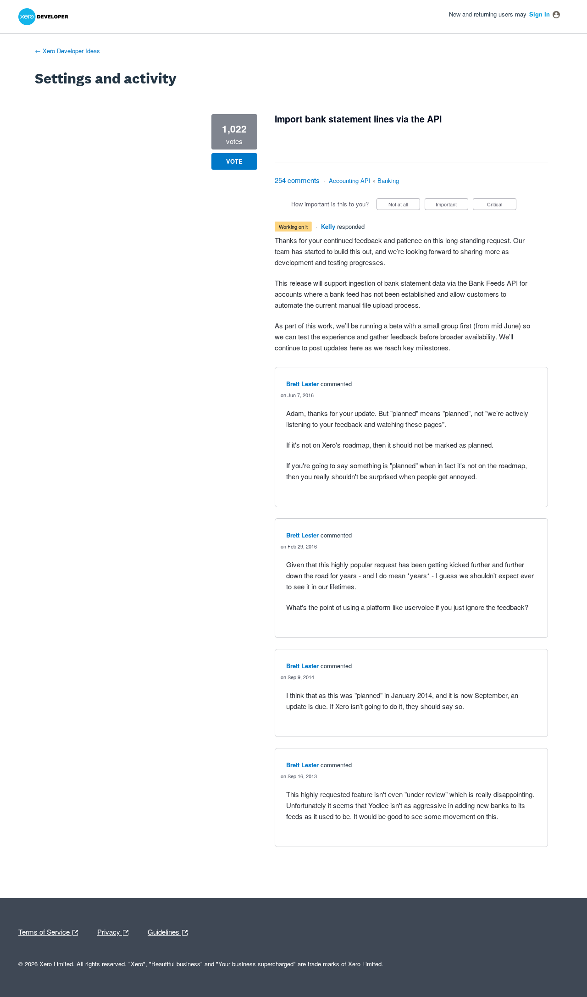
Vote (234, 161)
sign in (539, 14)
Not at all (404, 205)
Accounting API (350, 180)
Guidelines (164, 930)
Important (452, 205)
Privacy (109, 930)
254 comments (297, 180)
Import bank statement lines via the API (358, 118)
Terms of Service (45, 930)
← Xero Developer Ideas (67, 50)
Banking (388, 180)
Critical (501, 205)
